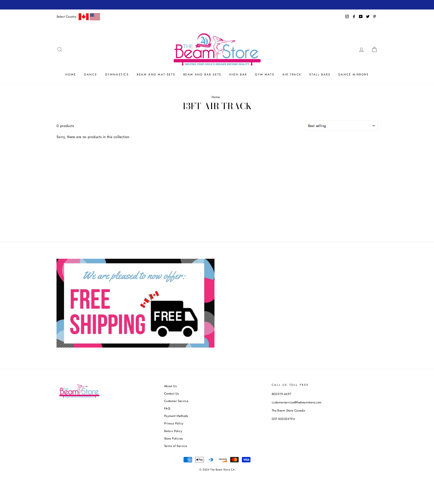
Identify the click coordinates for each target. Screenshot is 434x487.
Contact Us (171, 393)
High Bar (238, 74)
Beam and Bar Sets (202, 74)
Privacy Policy (174, 423)
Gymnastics (117, 74)
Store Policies (173, 438)
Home (70, 74)
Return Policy (173, 431)
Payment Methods (176, 416)
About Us (170, 386)
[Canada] (83, 16)
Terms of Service (175, 446)
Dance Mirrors (353, 74)
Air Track (291, 74)
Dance (90, 74)
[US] (95, 16)
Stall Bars (319, 74)
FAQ (167, 408)
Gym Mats (264, 74)
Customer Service (176, 401)
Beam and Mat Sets (156, 74)
